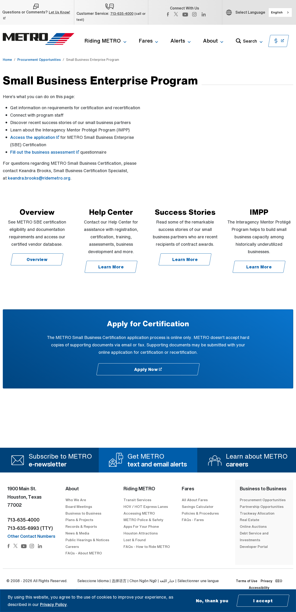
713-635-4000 (121, 13)
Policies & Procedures (200, 513)
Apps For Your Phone (141, 526)
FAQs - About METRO (83, 553)
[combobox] (280, 12)
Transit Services (137, 499)
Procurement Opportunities (39, 59)
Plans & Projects (79, 519)
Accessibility (259, 587)
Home (7, 59)
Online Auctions (253, 526)
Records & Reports (81, 526)
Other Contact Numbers (31, 536)
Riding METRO (102, 40)
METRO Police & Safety (143, 519)
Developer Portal (254, 546)
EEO (278, 580)
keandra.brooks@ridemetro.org (39, 178)
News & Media (77, 533)
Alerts (177, 40)
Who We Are (75, 499)
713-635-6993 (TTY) (30, 528)
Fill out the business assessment (44, 152)
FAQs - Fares (193, 519)
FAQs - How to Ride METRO (146, 546)
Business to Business (83, 513)
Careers (72, 546)
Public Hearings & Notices (87, 539)
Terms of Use (246, 580)
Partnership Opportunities (262, 506)
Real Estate (249, 519)
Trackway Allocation (257, 513)
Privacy (266, 580)
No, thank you (212, 601)
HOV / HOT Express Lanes (145, 506)
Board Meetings (78, 506)
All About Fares (195, 499)
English (277, 12)
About (210, 40)
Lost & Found (134, 539)
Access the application (34, 137)
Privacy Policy (53, 604)
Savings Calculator (197, 506)
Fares (146, 40)
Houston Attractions (140, 533)
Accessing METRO (139, 513)
